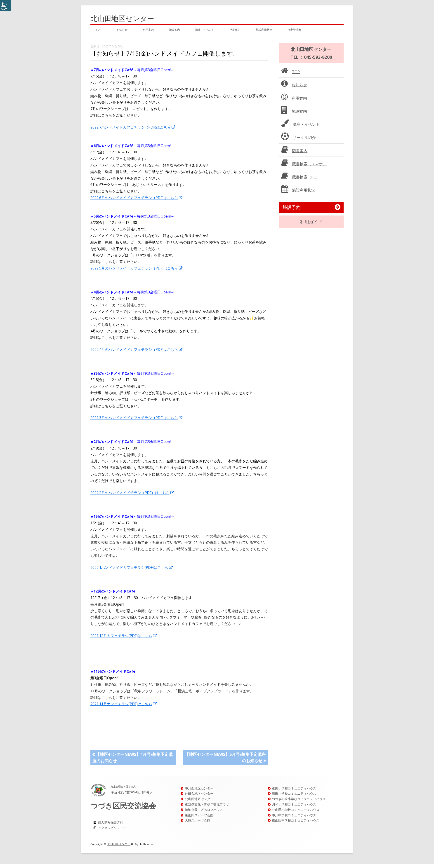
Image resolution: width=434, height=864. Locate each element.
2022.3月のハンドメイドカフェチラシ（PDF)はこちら (136, 417)
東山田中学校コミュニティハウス (295, 820)
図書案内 (299, 150)
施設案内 (174, 30)
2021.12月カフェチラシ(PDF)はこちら (123, 635)
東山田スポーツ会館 (199, 815)
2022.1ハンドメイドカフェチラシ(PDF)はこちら (131, 567)
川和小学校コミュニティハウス (294, 804)
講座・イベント (204, 30)
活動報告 (235, 30)
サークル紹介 (304, 137)
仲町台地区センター (199, 793)
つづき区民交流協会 (123, 805)
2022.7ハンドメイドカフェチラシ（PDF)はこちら (133, 127)
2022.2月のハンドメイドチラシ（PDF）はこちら (132, 492)
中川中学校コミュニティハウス (294, 815)
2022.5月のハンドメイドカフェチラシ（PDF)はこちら (136, 268)
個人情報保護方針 (110, 822)
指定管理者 (294, 30)
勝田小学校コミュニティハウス (294, 793)
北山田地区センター (122, 18)
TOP (98, 30)
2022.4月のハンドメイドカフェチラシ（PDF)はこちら (136, 349)
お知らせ (122, 30)
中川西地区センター (199, 788)
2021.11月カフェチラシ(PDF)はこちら (123, 703)
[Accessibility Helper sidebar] (5, 5)
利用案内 (148, 30)
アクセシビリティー (112, 828)
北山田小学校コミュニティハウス (295, 810)
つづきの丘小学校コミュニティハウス (299, 799)
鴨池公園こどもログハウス (204, 810)
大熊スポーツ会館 (197, 820)
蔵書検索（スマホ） (309, 163)
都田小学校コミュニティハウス (294, 788)
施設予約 (292, 207)
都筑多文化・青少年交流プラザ (207, 804)
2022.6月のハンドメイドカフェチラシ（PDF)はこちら (136, 197)
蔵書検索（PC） (306, 177)
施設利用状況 (264, 30)
